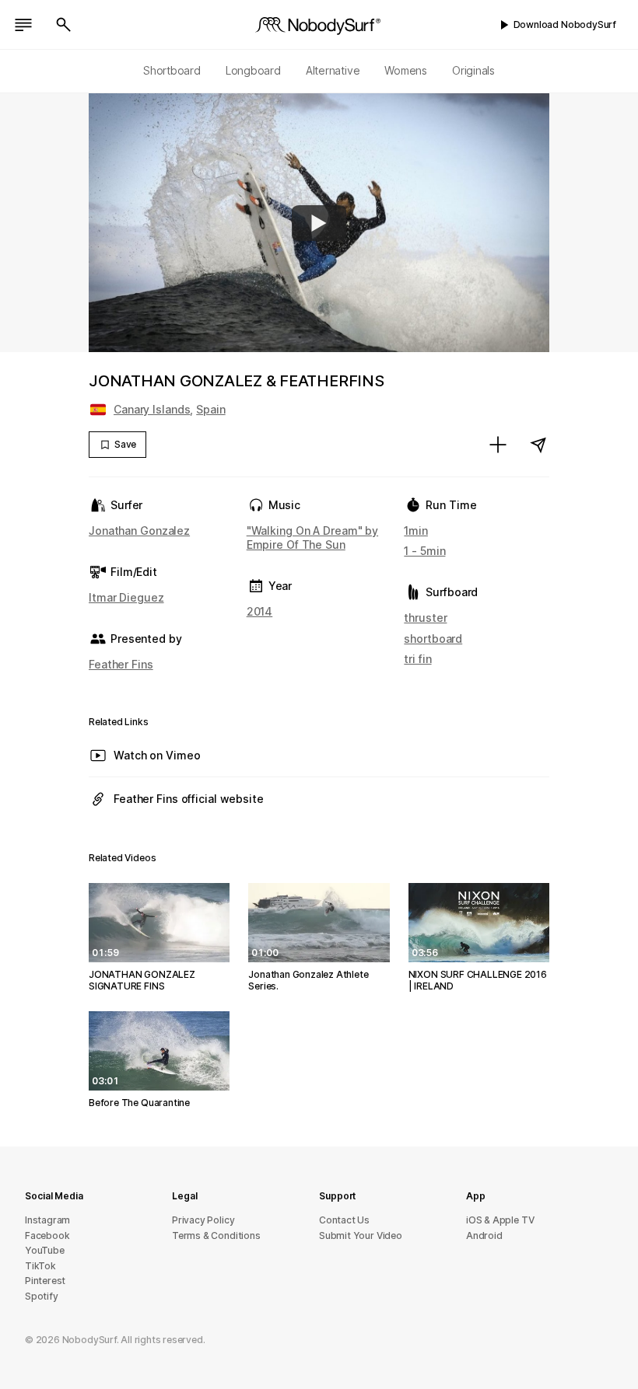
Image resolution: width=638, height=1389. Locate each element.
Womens (405, 70)
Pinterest (45, 1280)
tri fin (417, 658)
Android (484, 1235)
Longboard (253, 70)
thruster (425, 617)
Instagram (47, 1220)
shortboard (433, 638)
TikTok (40, 1266)
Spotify (41, 1296)
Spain (210, 409)
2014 (260, 611)
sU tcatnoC (344, 1220)
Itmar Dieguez (126, 597)
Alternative (333, 70)
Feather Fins (121, 664)
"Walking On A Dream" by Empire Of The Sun (312, 537)
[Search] (64, 25)
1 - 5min (424, 550)
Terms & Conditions (216, 1235)
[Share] (538, 444)
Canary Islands (152, 409)
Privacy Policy (203, 1220)
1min (416, 530)
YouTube (45, 1250)
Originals (473, 70)
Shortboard (172, 70)
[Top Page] (319, 25)
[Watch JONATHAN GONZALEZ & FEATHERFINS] (319, 223)
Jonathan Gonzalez (139, 530)
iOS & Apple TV (500, 1220)
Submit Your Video (360, 1235)
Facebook (47, 1235)
